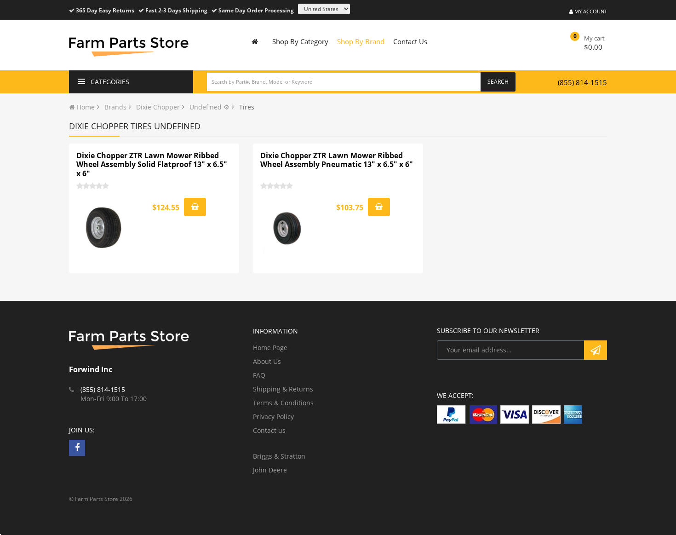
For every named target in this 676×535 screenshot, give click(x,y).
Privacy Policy (273, 416)
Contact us (269, 430)
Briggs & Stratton (279, 456)
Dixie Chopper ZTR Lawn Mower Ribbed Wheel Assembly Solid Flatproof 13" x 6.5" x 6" (151, 164)
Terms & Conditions (283, 402)
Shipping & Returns (283, 389)
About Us (267, 361)
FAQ (259, 375)
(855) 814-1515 (582, 82)
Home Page (270, 347)
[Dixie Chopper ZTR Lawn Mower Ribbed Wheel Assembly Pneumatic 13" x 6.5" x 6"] (287, 228)
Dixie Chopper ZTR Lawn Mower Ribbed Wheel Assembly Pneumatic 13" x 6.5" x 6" (336, 160)
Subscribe (595, 350)
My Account (590, 11)
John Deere (270, 470)
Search (498, 82)
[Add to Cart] (195, 207)
